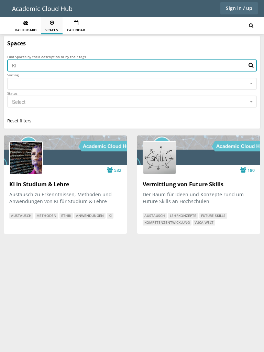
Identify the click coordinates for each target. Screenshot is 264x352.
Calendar (76, 30)
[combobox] (132, 84)
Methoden (46, 215)
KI (110, 215)
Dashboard (25, 30)
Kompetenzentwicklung (167, 222)
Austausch (21, 215)
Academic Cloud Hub (42, 8)
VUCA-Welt (204, 222)
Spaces (51, 30)
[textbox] (130, 101)
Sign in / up (239, 8)
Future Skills (213, 215)
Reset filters (19, 121)
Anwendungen (90, 215)
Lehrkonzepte (183, 215)
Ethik (66, 215)
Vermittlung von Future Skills (183, 184)
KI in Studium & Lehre (39, 184)
